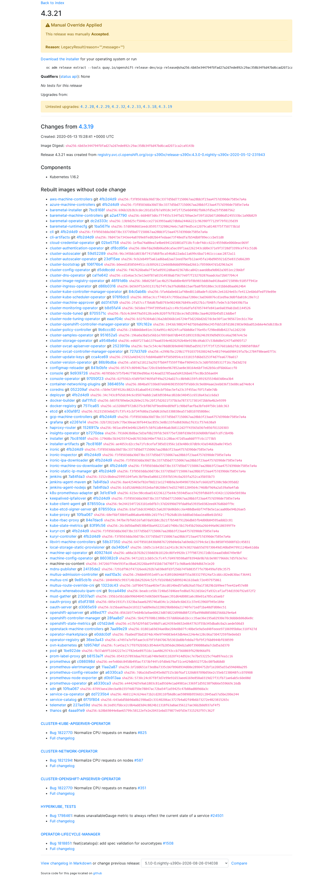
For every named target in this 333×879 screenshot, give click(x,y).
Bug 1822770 (61, 732)
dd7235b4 (100, 694)
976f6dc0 (120, 297)
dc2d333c (99, 221)
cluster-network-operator (69, 751)
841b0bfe (99, 367)
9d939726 (79, 373)
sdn (53, 688)
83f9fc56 (97, 525)
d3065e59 (88, 607)
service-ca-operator (67, 694)
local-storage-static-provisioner (77, 547)
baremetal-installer (66, 210)
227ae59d (81, 705)
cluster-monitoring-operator (74, 308)
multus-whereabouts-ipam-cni (75, 590)
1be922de (71, 650)
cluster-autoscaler (65, 253)
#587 (138, 760)
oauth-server (61, 607)
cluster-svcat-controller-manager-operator (86, 351)
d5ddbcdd (106, 269)
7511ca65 (91, 405)
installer (56, 438)
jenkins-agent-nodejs (68, 487)
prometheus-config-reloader (74, 672)
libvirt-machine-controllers (73, 541)
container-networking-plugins (75, 384)
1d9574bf (92, 645)
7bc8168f (97, 210)
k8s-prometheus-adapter (71, 492)
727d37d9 (138, 351)
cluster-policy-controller (70, 329)
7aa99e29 (118, 628)
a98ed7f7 (98, 612)
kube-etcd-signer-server (71, 509)
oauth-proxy (60, 601)
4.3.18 (150, 106)
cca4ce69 (99, 357)
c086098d (86, 661)
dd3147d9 (109, 302)
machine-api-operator (68, 552)
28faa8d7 (115, 618)
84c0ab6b (137, 291)
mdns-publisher (63, 569)
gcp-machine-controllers (71, 416)
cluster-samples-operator (71, 335)
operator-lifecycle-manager (70, 834)
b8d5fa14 (113, 308)
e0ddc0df (102, 634)
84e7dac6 (94, 520)
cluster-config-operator (70, 269)
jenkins (56, 476)
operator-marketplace (68, 634)
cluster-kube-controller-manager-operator (86, 291)
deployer (57, 395)
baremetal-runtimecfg (68, 226)
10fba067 (85, 514)
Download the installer (60, 59)
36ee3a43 (95, 639)
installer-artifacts (64, 444)
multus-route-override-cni (72, 585)
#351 (142, 788)
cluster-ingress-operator (71, 286)
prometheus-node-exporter (73, 677)
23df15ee (112, 259)
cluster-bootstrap (65, 264)
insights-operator (65, 433)
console (56, 373)
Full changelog (62, 738)
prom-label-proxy (65, 656)
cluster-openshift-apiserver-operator (81, 779)
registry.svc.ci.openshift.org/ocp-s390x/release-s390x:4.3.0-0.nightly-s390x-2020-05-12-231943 (181, 154)
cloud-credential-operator (72, 242)
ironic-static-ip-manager (71, 471)
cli (52, 231)
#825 (142, 732)
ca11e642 (100, 275)
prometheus (60, 661)
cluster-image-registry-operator (77, 280)
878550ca (96, 503)
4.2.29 (103, 106)
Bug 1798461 (61, 815)
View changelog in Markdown (66, 863)
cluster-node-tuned (66, 313)
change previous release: (119, 863)
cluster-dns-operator (67, 275)
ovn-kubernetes (63, 645)
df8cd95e (119, 248)
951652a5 (108, 335)
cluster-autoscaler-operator (73, 259)
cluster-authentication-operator (77, 248)
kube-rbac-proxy (64, 520)
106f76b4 (95, 264)
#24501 (216, 815)
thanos (55, 710)
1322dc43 (109, 585)
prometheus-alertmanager (72, 667)
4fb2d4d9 (107, 199)
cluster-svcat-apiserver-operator (78, 346)
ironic (54, 449)
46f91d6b (119, 280)
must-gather (60, 596)
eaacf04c (115, 318)
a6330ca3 (114, 672)
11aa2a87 (109, 667)
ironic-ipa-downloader (69, 460)
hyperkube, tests (58, 806)
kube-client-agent (65, 503)
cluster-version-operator (71, 362)
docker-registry (63, 405)
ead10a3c (113, 574)
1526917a (91, 427)
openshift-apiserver (66, 612)
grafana (56, 422)
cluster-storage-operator (71, 340)
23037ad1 (86, 596)
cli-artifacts (60, 237)
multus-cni (59, 580)
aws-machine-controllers (71, 199)
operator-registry (64, 639)
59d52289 (96, 253)
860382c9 (109, 558)
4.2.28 (87, 106)
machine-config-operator (71, 558)
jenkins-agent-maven (68, 482)
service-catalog (63, 699)
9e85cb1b (83, 580)
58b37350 (111, 541)
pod (53, 650)
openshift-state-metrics (70, 623)
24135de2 (91, 569)
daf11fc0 (89, 400)
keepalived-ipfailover (68, 498)
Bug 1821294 (61, 760)
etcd (54, 411)
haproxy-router (63, 427)
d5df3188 (86, 601)
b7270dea (95, 433)
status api (68, 76)
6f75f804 (91, 699)
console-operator (65, 378)
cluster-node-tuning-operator (75, 318)
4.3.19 (165, 106)
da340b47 (120, 547)
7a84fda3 (76, 476)
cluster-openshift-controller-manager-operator (90, 324)
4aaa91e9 (76, 710)
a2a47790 (118, 215)
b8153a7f (95, 656)
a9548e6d (108, 340)
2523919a (121, 346)
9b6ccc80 (107, 329)
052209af (78, 389)
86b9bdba (107, 362)
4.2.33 (134, 106)
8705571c (97, 313)
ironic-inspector (63, 454)
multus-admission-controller (74, 574)
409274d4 (103, 552)
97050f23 (95, 378)
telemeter (58, 705)
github (97, 873)
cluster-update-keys (67, 357)
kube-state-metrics (66, 525)
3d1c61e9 (108, 492)
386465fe (115, 384)
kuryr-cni (57, 531)
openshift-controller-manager (75, 618)
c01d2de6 (105, 623)
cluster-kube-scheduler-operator (78, 297)
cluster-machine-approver (72, 302)
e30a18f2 (72, 411)
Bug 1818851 (60, 843)
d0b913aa (112, 677)
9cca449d (117, 590)
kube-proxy (60, 514)
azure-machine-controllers (72, 204)
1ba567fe (102, 226)
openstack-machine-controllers (76, 628)
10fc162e (144, 324)
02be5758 (110, 242)
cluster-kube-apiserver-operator (75, 723)
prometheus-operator (68, 683)
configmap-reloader (67, 367)
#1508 (168, 843)
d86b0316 (107, 286)
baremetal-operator (67, 221)
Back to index (52, 2)
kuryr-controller (63, 536)
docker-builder (62, 400)
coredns (57, 389)
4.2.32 (118, 106)
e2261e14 (78, 422)
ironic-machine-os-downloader (76, 465)
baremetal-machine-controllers (76, 215)
